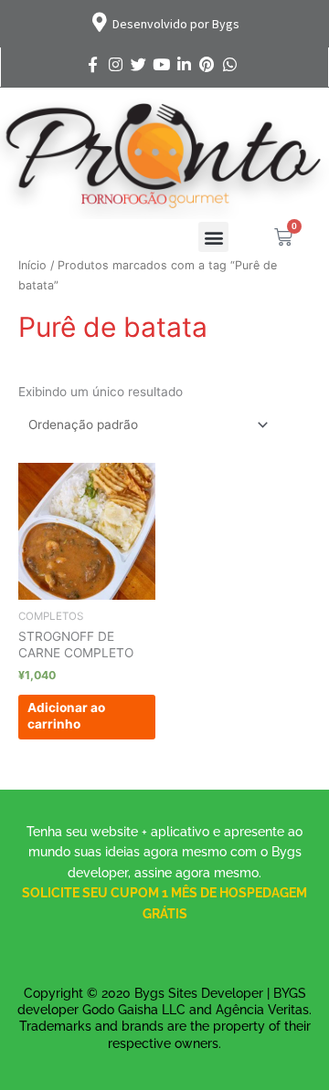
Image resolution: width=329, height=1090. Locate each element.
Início (32, 265)
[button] (213, 237)
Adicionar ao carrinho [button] (66, 715)
